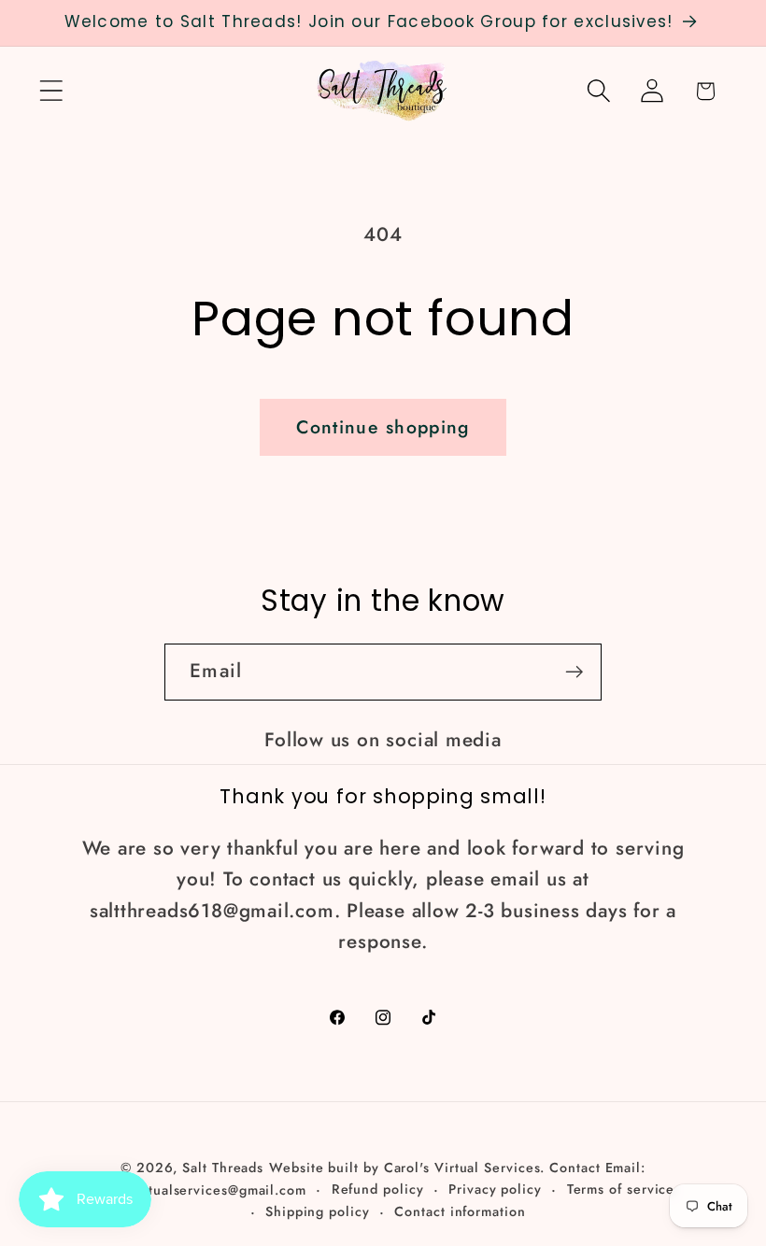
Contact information (459, 1211)
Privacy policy (495, 1189)
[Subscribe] (574, 672)
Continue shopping (382, 427)
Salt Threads (222, 1167)
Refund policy (378, 1189)
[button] (51, 91)
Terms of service (621, 1189)
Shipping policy (317, 1211)
